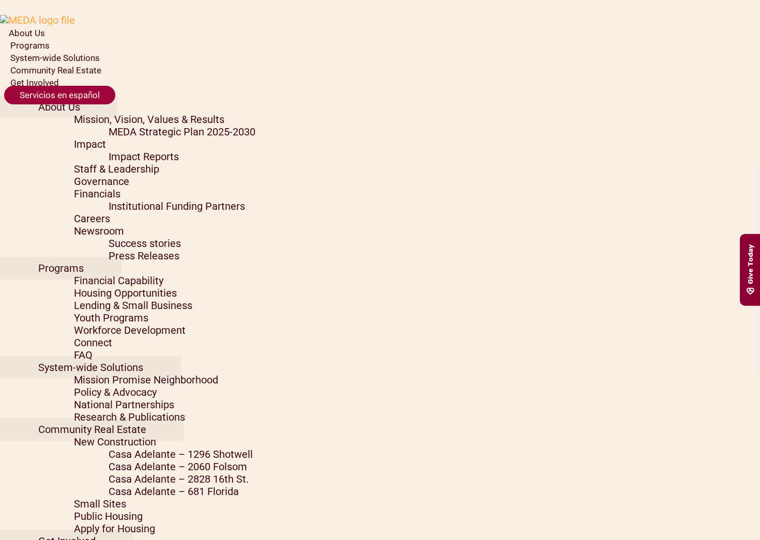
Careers (92, 218)
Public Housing (108, 516)
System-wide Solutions (55, 58)
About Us (27, 33)
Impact (90, 144)
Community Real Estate (55, 70)
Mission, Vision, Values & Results (149, 119)
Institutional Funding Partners (177, 206)
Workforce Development (130, 330)
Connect (93, 342)
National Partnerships (124, 404)
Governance (101, 181)
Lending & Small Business (133, 305)
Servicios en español (60, 95)
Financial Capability (118, 280)
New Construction (115, 442)
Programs (30, 45)
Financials (97, 194)
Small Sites (100, 504)
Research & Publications (129, 417)
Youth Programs (111, 318)
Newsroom (99, 231)
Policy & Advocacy (115, 392)
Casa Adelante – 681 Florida (174, 491)
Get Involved (34, 83)
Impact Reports (144, 156)
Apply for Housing (114, 528)
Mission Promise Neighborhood (146, 380)
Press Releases (144, 256)
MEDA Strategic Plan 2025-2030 (182, 132)
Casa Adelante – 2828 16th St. (179, 479)
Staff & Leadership (116, 169)
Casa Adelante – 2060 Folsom (178, 466)
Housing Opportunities (125, 293)
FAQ (83, 355)
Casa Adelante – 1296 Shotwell (181, 454)
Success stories (145, 243)
